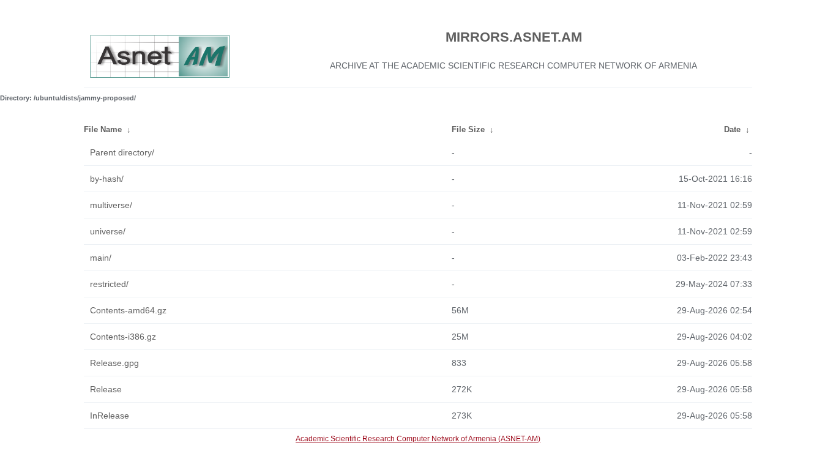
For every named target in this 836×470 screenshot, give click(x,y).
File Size (468, 129)
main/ (100, 258)
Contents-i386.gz (123, 336)
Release (106, 389)
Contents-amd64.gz (128, 310)
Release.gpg (114, 363)
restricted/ (109, 284)
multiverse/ (111, 205)
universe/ (107, 231)
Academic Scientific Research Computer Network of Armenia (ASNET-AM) (418, 439)
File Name (103, 129)
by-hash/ (107, 179)
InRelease (109, 415)
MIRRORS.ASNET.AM (514, 37)
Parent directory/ (122, 152)
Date (732, 129)
